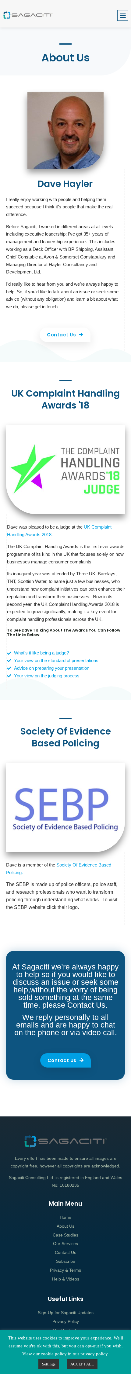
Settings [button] (48, 1364)
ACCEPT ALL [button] (82, 1364)
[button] (122, 15)
